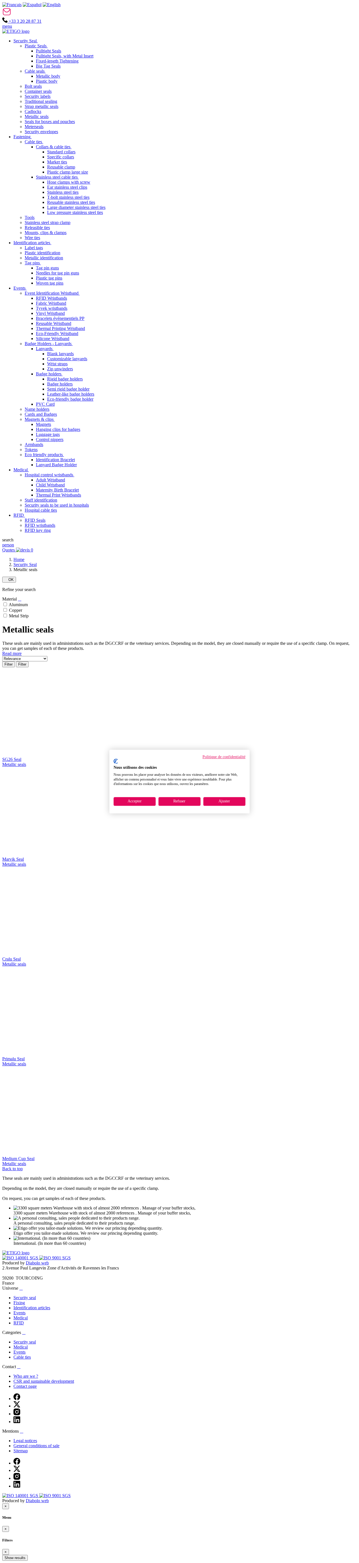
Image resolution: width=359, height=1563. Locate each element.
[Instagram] (16, 1413)
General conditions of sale (36, 1445)
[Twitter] (16, 1405)
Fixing (19, 1302)
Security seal (24, 1297)
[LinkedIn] (16, 1421)
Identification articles (31, 1307)
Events (19, 1312)
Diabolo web (37, 1262)
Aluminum (18, 604)
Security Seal (25, 564)
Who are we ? (25, 1376)
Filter (8, 664)
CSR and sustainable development (43, 1381)
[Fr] (12, 4)
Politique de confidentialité (223, 757)
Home (18, 559)
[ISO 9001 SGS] (55, 1257)
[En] (52, 4)
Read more (12, 653)
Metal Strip (19, 615)
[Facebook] (16, 1398)
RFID (18, 1322)
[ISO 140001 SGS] (20, 1257)
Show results (15, 1558)
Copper (15, 610)
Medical (20, 1317)
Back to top (12, 1168)
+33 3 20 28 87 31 (25, 21)
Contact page (25, 1386)
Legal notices (25, 1440)
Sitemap (20, 1450)
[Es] (32, 4)
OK (9, 580)
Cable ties (22, 1357)
